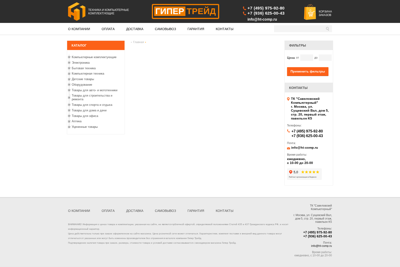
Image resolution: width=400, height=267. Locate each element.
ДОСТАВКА (134, 29)
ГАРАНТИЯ (196, 29)
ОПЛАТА (108, 29)
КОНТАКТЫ (224, 29)
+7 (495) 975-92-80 (265, 8)
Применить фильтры (308, 71)
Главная (138, 42)
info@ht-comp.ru (262, 19)
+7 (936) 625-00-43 (265, 13)
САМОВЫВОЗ (165, 29)
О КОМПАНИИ (79, 29)
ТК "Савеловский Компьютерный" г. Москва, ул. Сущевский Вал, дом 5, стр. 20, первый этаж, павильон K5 (310, 108)
